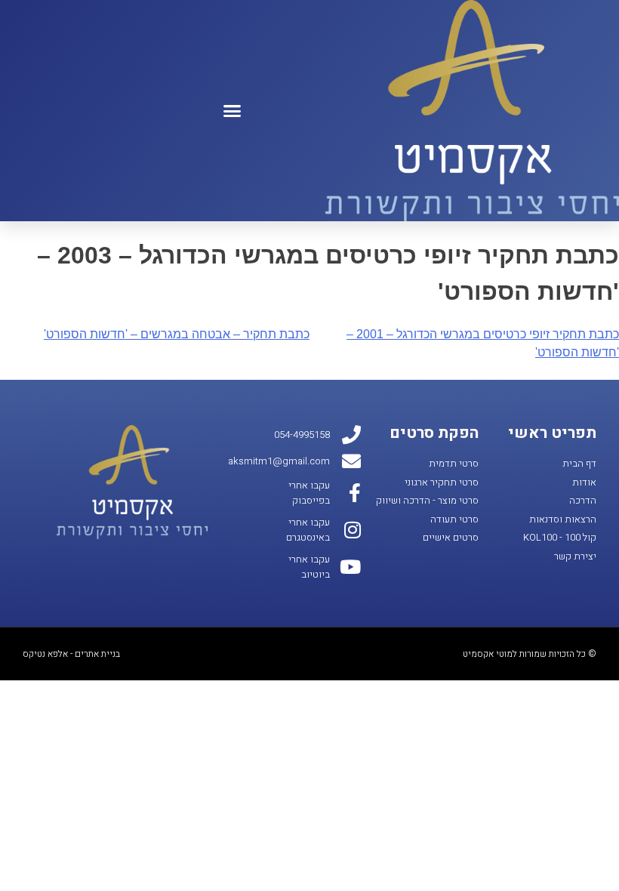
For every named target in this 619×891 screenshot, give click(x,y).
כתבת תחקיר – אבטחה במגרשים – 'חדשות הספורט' (177, 334)
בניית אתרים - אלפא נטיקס (71, 654)
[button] (232, 111)
